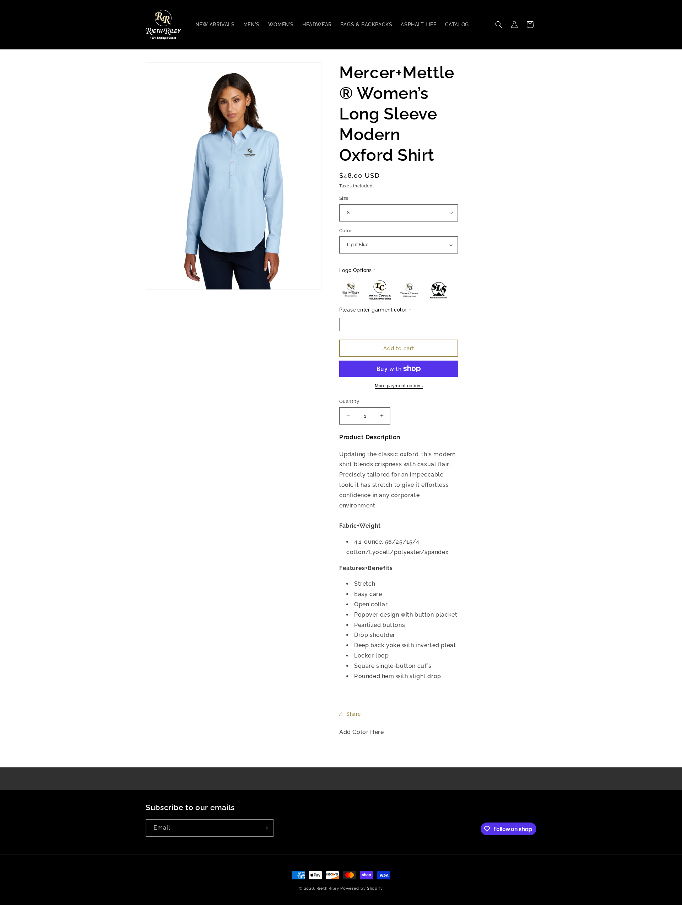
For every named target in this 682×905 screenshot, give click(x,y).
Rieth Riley (327, 888)
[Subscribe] (265, 828)
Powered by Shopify (361, 888)
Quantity (349, 401)
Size (344, 198)
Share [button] (353, 714)
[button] (499, 24)
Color (345, 230)
